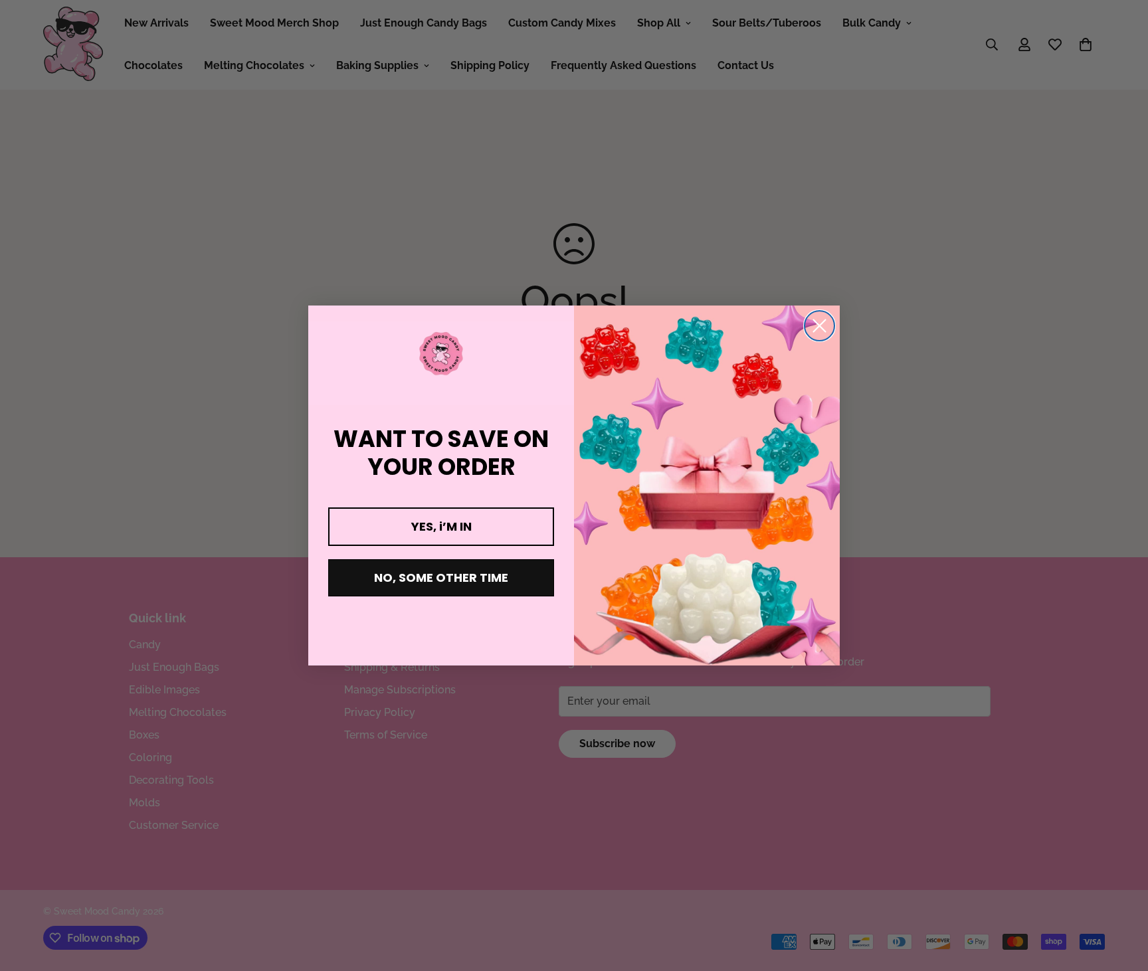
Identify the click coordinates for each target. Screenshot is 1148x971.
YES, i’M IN (441, 526)
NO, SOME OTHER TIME (441, 577)
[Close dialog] (819, 326)
